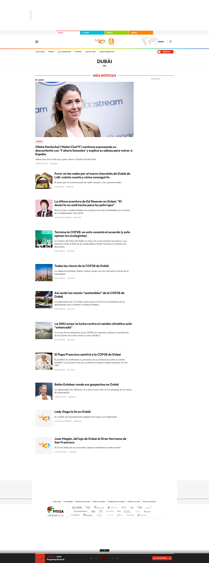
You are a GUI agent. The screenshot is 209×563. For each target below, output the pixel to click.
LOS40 (60, 33)
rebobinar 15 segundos (96, 558)
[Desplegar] (104, 550)
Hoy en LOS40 (90, 52)
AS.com (130, 507)
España (161, 41)
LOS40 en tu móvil (133, 502)
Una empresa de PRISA (55, 509)
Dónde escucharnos (149, 502)
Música (51, 52)
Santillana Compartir (113, 507)
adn (139, 507)
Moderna (87, 514)
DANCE (110, 33)
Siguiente (118, 558)
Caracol (147, 507)
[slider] (104, 553)
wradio (100, 510)
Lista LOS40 (40, 52)
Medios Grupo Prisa (55, 515)
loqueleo (130, 514)
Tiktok (95, 476)
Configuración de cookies (116, 502)
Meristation (142, 514)
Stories (119, 476)
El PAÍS (77, 507)
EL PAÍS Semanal (128, 510)
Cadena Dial (119, 510)
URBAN (134, 33)
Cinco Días (109, 510)
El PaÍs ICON (109, 514)
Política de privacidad (82, 502)
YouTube (100, 476)
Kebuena (145, 510)
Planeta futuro (137, 510)
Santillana (100, 507)
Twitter (104, 476)
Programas (66, 52)
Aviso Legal (57, 502)
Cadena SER (123, 507)
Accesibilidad (68, 502)
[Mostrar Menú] (38, 41)
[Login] (171, 41)
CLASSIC (85, 33)
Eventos (78, 52)
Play (104, 558)
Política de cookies (99, 502)
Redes (39, 141)
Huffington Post (80, 510)
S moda (119, 514)
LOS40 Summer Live (106, 52)
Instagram (90, 476)
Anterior (91, 558)
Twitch (114, 476)
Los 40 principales (88, 507)
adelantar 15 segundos (112, 558)
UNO (93, 510)
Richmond (75, 514)
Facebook (109, 476)
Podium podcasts (99, 514)
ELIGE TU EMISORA (161, 558)
